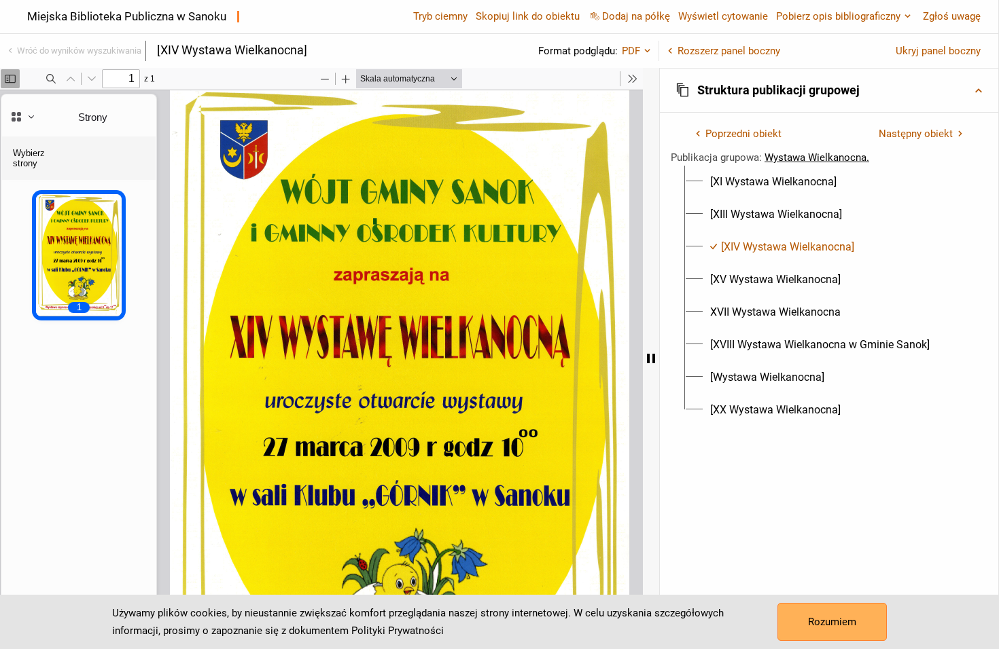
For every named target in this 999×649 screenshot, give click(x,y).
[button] (829, 90)
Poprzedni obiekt (743, 134)
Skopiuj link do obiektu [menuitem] (528, 16)
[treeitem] (829, 182)
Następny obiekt (916, 134)
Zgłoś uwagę (952, 16)
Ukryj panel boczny (938, 51)
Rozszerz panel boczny (729, 51)
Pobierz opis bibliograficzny (838, 16)
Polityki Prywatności (397, 631)
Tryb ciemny (440, 16)
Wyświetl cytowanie (723, 16)
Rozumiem (832, 622)
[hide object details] (651, 358)
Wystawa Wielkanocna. (817, 157)
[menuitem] (773, 182)
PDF (631, 51)
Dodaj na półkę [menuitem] (636, 16)
